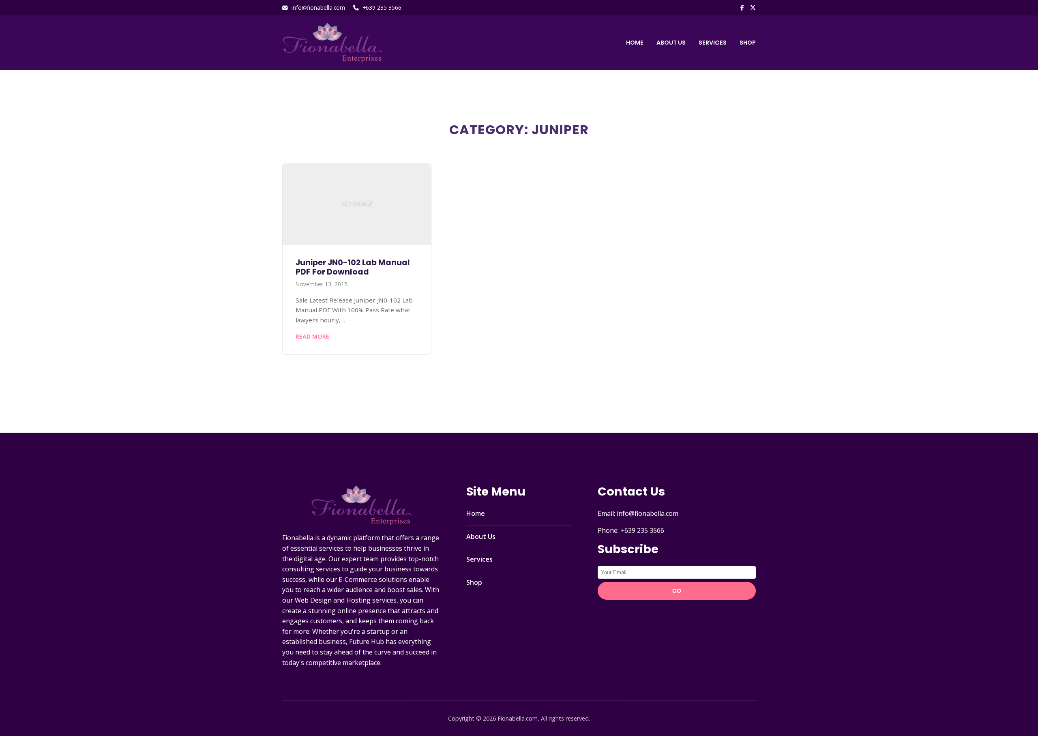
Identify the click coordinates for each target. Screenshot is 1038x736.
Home (634, 43)
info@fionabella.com (318, 7)
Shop (748, 43)
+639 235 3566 (381, 7)
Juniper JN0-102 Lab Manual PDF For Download (353, 267)
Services (713, 43)
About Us (671, 43)
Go (676, 591)
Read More (312, 336)
